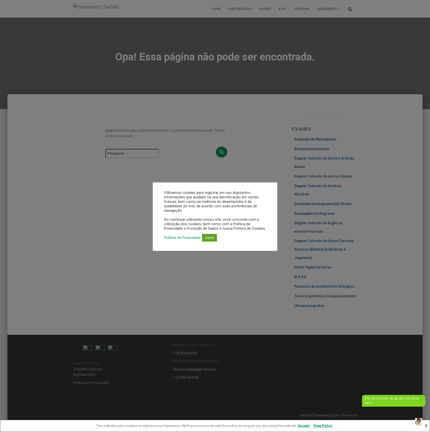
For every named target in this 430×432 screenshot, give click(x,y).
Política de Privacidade (182, 237)
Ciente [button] (209, 238)
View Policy (323, 426)
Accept (304, 426)
